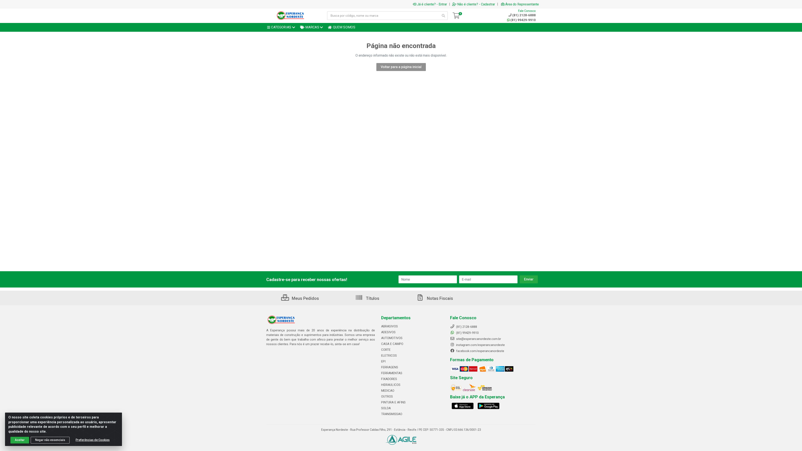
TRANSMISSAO (391, 414)
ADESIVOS (388, 332)
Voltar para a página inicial (401, 67)
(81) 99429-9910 (523, 20)
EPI (383, 361)
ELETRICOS (389, 355)
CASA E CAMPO (392, 344)
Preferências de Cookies (93, 440)
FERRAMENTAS (391, 373)
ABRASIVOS (389, 326)
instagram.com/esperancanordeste (480, 345)
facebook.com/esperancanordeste (479, 351)
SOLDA (386, 408)
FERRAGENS (389, 367)
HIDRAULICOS (390, 385)
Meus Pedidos (305, 298)
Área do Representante (522, 4)
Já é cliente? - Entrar (432, 4)
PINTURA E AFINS (393, 402)
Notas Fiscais (439, 298)
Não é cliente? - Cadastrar (476, 4)
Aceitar (20, 440)
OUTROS (387, 396)
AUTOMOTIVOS (391, 338)
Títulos (372, 298)
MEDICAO (387, 391)
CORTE (386, 350)
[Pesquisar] (443, 15)
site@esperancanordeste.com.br (478, 339)
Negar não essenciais (50, 440)
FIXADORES (389, 379)
